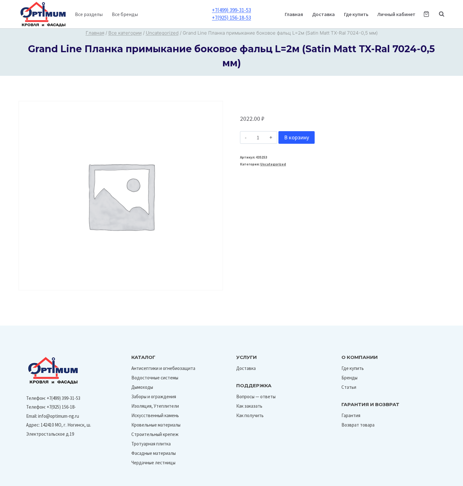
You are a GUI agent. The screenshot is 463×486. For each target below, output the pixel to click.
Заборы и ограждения (153, 396)
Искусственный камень (155, 415)
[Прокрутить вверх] (443, 479)
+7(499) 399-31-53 (231, 10)
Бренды (349, 378)
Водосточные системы (154, 378)
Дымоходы (142, 387)
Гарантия (350, 415)
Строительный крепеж (155, 434)
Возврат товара (357, 425)
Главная (294, 14)
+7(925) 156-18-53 (231, 17)
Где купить (356, 14)
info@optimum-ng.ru (58, 416)
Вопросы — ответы (256, 396)
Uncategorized (273, 164)
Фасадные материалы (153, 453)
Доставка (323, 14)
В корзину (296, 137)
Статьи (348, 387)
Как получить (250, 415)
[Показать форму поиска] (438, 14)
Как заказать (249, 406)
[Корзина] (426, 14)
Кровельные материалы (155, 425)
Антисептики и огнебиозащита (163, 368)
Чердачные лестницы (153, 463)
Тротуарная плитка (151, 444)
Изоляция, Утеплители (155, 406)
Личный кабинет (396, 14)
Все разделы (89, 14)
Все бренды (125, 14)
